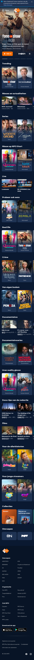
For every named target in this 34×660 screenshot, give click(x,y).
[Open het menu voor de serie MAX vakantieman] (15, 202)
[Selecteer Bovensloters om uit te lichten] (23, 58)
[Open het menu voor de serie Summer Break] (15, 481)
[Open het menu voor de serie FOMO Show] (15, 68)
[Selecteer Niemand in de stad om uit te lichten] (17, 58)
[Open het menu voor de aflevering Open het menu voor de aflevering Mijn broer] (15, 322)
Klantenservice (22, 596)
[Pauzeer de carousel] (29, 54)
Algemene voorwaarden (8, 641)
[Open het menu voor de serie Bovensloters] (30, 292)
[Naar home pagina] (17, 10)
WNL (19, 574)
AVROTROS (5, 561)
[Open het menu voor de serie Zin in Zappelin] (30, 451)
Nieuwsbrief (21, 590)
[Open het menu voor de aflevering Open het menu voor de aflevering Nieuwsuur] (30, 98)
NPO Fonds (21, 609)
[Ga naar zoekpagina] (25, 10)
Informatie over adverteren (9, 647)
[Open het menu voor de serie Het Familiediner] (30, 68)
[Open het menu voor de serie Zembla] (30, 202)
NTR (19, 561)
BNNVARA (5, 564)
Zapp (3, 609)
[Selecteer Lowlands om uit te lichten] (11, 58)
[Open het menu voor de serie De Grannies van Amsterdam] (15, 151)
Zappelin (4, 606)
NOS (3, 581)
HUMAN (4, 571)
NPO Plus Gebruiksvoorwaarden (11, 644)
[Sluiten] (32, 2)
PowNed (20, 568)
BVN (3, 616)
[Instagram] (31, 654)
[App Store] (7, 630)
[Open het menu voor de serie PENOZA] (15, 292)
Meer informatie (8, 5)
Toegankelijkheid (6, 593)
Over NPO (4, 590)
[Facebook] (26, 654)
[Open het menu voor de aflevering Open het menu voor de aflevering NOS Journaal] (15, 98)
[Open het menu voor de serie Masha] (15, 451)
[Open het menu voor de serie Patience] (30, 262)
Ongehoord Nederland (24, 564)
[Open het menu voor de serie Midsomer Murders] (15, 262)
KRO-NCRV (5, 574)
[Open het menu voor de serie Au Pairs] (30, 375)
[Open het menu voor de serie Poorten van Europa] (15, 345)
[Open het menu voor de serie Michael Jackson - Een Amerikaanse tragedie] (30, 345)
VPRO (19, 571)
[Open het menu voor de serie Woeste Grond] (15, 121)
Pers (3, 596)
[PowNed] (24, 536)
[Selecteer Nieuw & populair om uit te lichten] (29, 58)
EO (3, 568)
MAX (3, 577)
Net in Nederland (22, 616)
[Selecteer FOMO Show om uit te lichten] (5, 58)
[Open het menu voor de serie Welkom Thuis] (30, 481)
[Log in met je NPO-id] (30, 10)
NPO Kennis (21, 606)
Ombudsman (21, 613)
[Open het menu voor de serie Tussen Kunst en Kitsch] (30, 151)
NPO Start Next (6, 613)
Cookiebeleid (24, 644)
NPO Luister (5, 619)
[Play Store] (20, 630)
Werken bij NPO (22, 593)
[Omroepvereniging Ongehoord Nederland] (9, 536)
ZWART (20, 577)
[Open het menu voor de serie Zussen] (30, 121)
